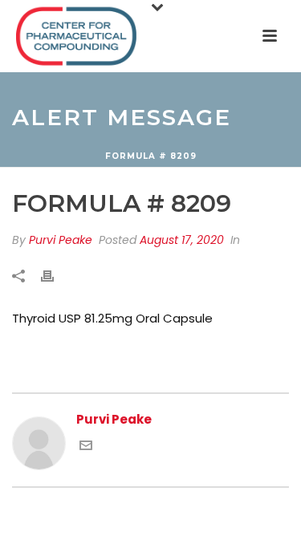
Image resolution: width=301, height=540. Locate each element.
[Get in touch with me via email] (85, 447)
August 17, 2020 (182, 240)
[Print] (55, 276)
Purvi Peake (60, 240)
